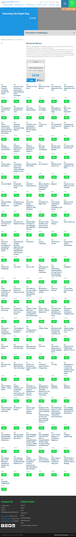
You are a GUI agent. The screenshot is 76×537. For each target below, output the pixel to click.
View (4, 101)
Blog (46, 2)
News (22, 510)
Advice (44, 4)
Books (57, 2)
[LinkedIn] (13, 526)
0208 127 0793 (15, 518)
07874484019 (15, 521)
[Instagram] (6, 526)
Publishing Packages (8, 4)
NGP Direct (39, 4)
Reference (9, 39)
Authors (22, 515)
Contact (58, 4)
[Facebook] (2, 526)
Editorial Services (30, 4)
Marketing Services (19, 4)
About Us (42, 2)
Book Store (3, 39)
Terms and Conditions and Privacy (29, 525)
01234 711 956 (13, 516)
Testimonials (52, 4)
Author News (52, 2)
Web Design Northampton (61, 535)
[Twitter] (9, 526)
